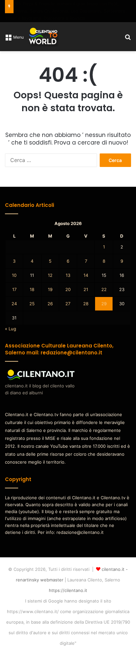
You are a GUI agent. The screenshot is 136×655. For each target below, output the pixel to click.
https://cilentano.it (68, 590)
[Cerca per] (127, 39)
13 (68, 275)
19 (50, 289)
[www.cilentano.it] (43, 37)
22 (104, 289)
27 (67, 303)
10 (14, 275)
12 (50, 275)
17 (14, 289)
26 (50, 303)
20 (68, 289)
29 (104, 303)
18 (32, 289)
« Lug (10, 328)
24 (14, 303)
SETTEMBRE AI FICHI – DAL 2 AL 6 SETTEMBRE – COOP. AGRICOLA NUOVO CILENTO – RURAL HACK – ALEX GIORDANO (67, 11)
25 (32, 303)
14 (86, 275)
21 (86, 289)
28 (85, 303)
